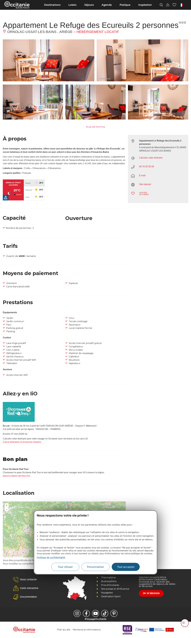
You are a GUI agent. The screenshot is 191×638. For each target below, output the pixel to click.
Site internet (145, 184)
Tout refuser (65, 567)
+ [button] (7, 505)
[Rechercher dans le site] (161, 5)
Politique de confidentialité (51, 557)
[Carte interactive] (167, 5)
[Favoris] (174, 5)
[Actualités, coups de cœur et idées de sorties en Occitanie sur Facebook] (86, 613)
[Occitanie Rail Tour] (19, 421)
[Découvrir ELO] (185, 623)
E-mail (142, 175)
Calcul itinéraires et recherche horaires (22, 442)
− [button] (7, 509)
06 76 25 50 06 (146, 166)
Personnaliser (95, 567)
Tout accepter (126, 567)
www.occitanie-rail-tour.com (16, 476)
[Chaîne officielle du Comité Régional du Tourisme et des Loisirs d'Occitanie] (95, 613)
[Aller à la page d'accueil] (17, 4)
